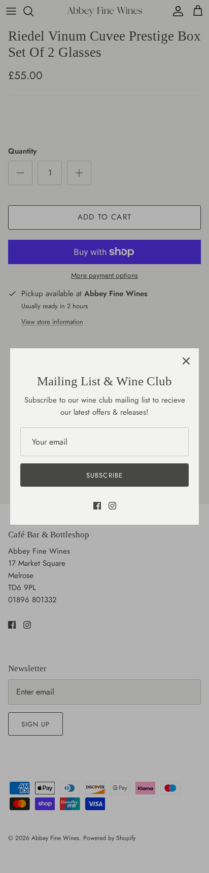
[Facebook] (97, 506)
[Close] (186, 361)
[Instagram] (112, 506)
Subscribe (104, 475)
